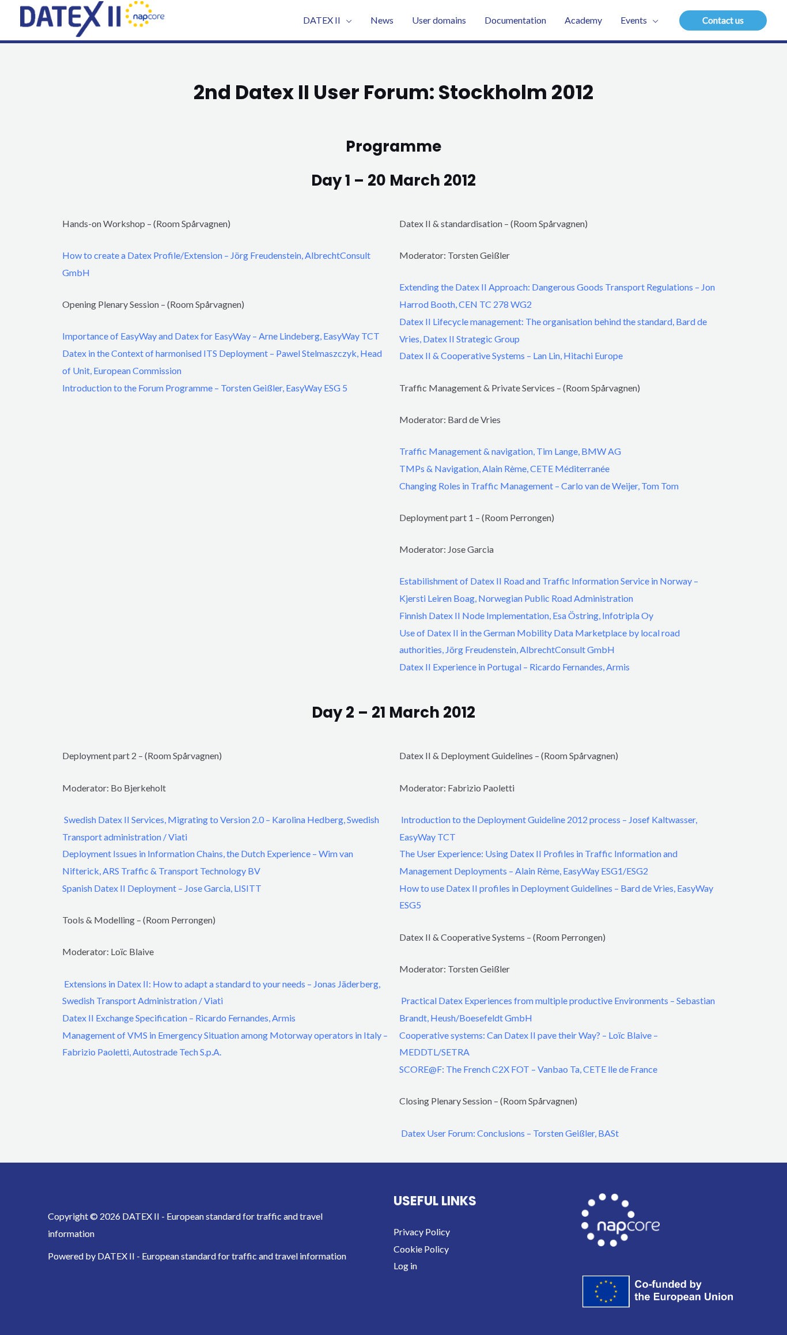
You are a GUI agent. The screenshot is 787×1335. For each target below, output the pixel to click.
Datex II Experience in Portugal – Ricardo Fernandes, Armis (514, 666)
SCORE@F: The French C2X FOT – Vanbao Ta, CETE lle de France (528, 1069)
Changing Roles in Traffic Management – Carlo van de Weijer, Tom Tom (539, 485)
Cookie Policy (421, 1248)
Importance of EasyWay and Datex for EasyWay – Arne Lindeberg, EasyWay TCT (221, 335)
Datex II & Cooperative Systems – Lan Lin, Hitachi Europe (511, 355)
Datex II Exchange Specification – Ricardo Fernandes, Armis (179, 1017)
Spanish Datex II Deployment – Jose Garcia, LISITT (162, 888)
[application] (346, 20)
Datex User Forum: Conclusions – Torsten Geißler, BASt (510, 1132)
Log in (405, 1265)
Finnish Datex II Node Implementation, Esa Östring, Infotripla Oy (526, 615)
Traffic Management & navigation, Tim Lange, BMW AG (510, 451)
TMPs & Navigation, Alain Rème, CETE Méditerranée (504, 468)
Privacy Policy (422, 1231)
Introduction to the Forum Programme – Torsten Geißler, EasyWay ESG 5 (204, 387)
